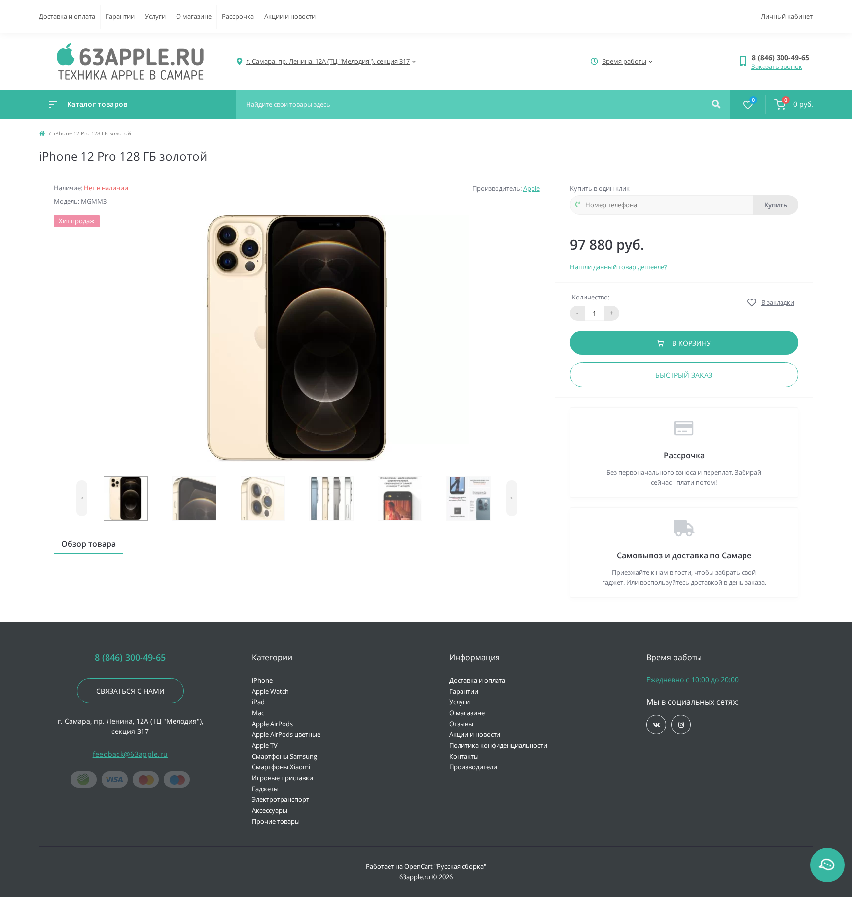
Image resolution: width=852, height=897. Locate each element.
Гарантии (120, 16)
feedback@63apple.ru (130, 754)
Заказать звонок (776, 66)
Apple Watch (270, 691)
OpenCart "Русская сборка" (445, 866)
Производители (473, 767)
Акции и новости (290, 16)
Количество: (590, 297)
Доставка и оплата (67, 16)
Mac (258, 712)
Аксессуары (269, 810)
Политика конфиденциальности (498, 745)
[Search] (716, 104)
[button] (782, 57)
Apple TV (265, 745)
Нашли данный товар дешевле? (618, 267)
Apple (531, 188)
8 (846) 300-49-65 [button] (130, 657)
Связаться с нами (130, 691)
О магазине (194, 16)
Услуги (155, 16)
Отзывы (461, 723)
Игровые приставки (282, 777)
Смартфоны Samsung (284, 756)
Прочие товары (276, 821)
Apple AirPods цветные (286, 734)
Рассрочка (238, 16)
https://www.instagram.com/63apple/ (681, 724)
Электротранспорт (280, 799)
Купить (775, 204)
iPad (258, 702)
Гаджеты (265, 788)
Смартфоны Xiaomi (281, 767)
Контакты (464, 756)
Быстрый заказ (683, 375)
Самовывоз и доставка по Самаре (684, 555)
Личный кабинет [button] (787, 16)
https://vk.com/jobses (656, 724)
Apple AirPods (272, 723)
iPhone (262, 680)
